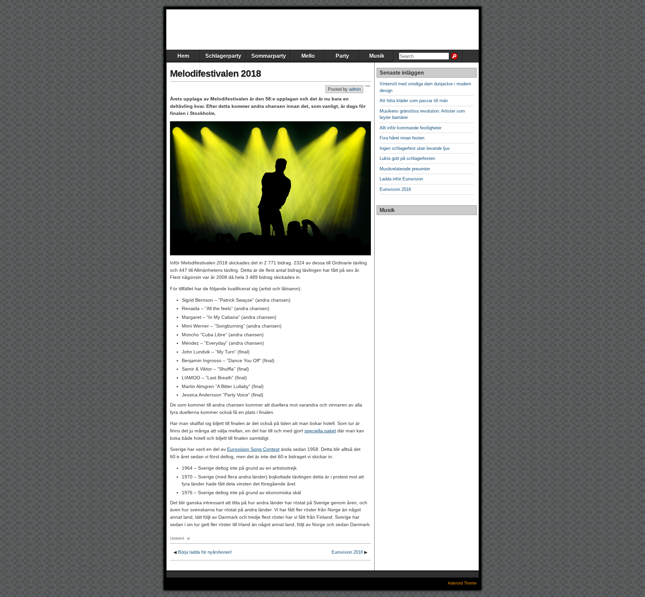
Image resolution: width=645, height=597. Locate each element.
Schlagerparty (223, 56)
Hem (183, 56)
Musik (376, 56)
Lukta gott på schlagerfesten (407, 158)
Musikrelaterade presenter (405, 168)
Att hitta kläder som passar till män (414, 100)
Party (342, 56)
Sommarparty (268, 56)
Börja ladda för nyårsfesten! (205, 552)
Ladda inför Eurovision (401, 178)
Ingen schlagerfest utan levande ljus (415, 148)
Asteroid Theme (462, 583)
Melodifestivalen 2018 (215, 73)
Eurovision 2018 (347, 552)
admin (355, 89)
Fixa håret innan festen (402, 137)
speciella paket (320, 430)
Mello (308, 56)
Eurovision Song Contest (253, 449)
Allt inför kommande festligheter (410, 127)
